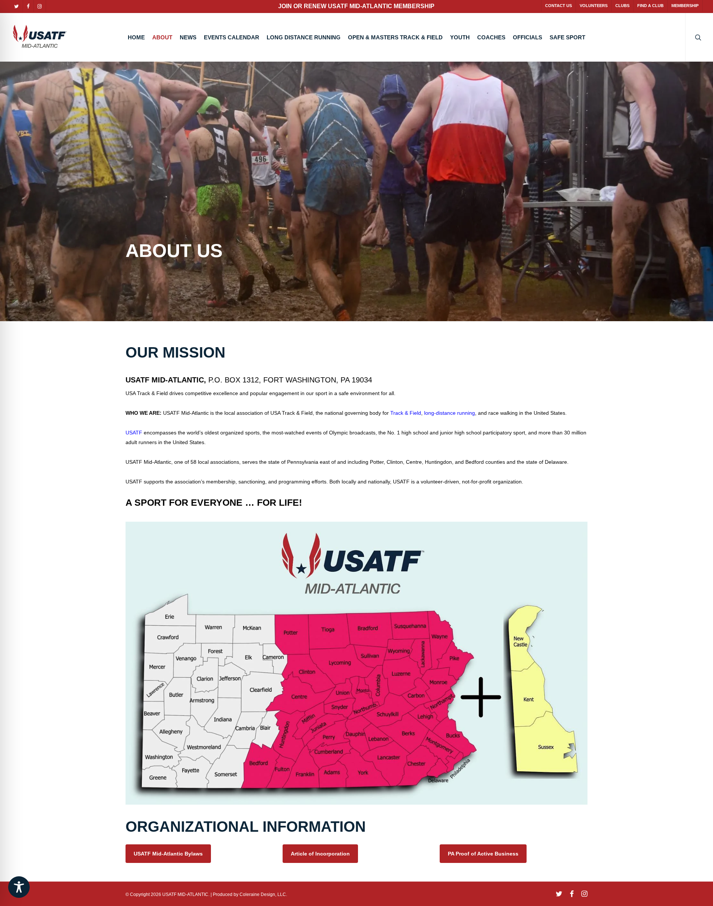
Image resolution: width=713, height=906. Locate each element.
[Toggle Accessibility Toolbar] (18, 887)
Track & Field (405, 413)
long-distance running (449, 413)
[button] (168, 853)
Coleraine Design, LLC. (263, 894)
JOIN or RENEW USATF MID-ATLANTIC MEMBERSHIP (356, 6)
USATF (135, 433)
